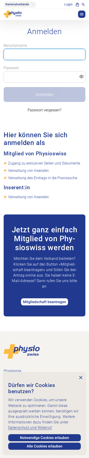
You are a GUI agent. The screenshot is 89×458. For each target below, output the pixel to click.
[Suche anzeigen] (83, 5)
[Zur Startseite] (22, 351)
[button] (81, 14)
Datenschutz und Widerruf (30, 427)
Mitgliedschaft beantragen (44, 302)
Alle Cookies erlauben (44, 446)
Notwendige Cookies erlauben (44, 438)
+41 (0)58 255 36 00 (44, 292)
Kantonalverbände (17, 4)
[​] (44, 77)
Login (68, 4)
